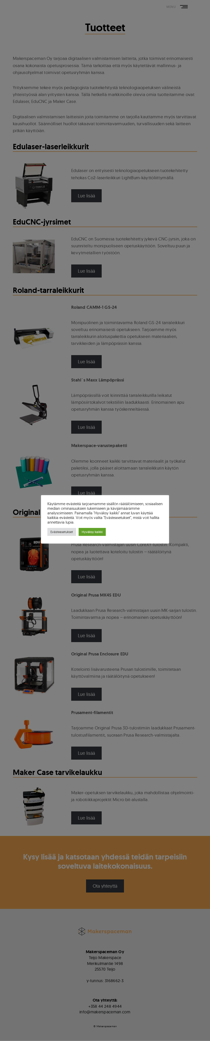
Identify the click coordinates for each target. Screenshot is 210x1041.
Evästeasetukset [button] (61, 532)
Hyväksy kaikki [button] (92, 532)
